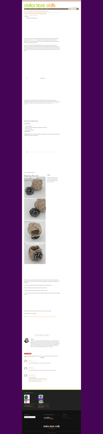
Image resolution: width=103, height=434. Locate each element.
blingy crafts (28, 316)
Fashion (34, 11)
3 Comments (35, 15)
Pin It (47, 335)
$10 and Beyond (29, 11)
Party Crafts (43, 11)
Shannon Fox (31, 367)
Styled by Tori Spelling (44, 316)
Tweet (42, 335)
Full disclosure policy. (30, 356)
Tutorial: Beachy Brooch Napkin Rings (35, 13)
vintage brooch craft (52, 316)
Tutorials (46, 11)
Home (25, 11)
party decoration (38, 316)
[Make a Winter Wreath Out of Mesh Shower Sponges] (40, 399)
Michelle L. (30, 360)
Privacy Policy (65, 416)
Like (37, 335)
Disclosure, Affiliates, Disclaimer (68, 417)
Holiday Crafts (38, 11)
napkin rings (33, 316)
